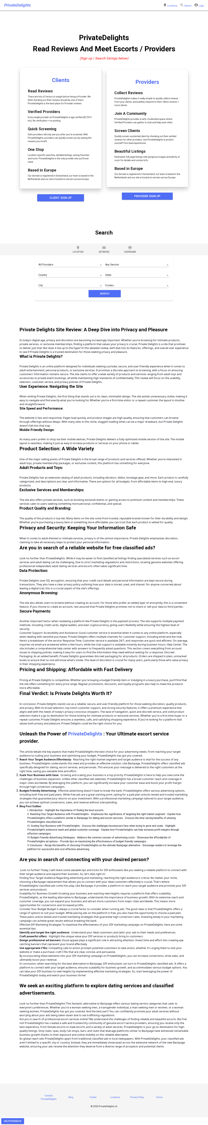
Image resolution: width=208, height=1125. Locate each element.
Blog (71, 1097)
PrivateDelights (17, 5)
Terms (159, 1097)
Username (130, 249)
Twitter (93, 1097)
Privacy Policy (137, 1097)
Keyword (104, 249)
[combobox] (71, 264)
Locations (115, 1097)
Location (78, 249)
